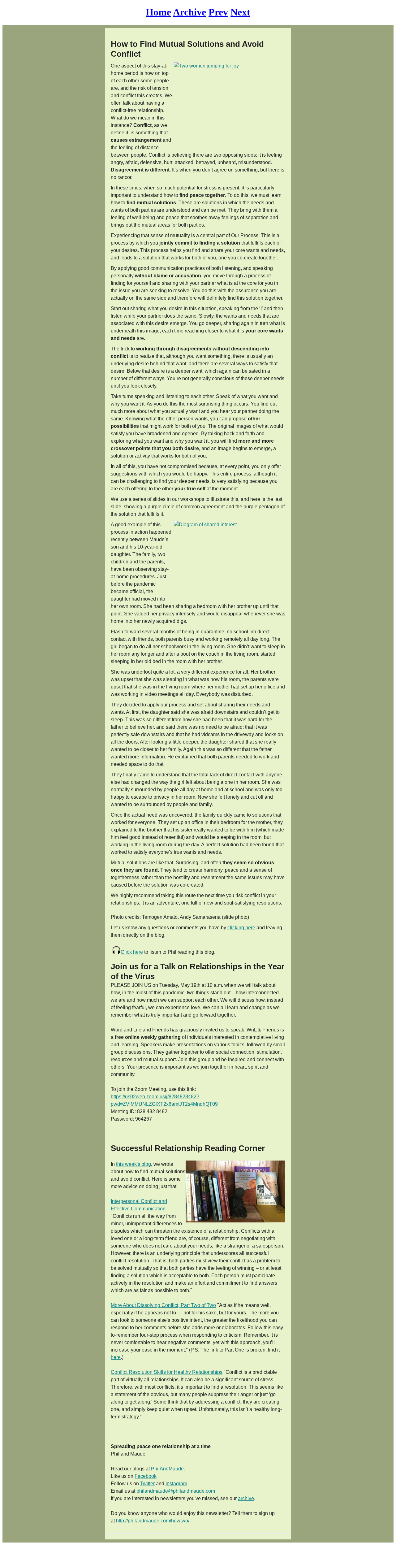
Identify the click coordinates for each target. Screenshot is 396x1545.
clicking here (241, 927)
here (116, 1357)
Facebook (146, 1476)
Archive (189, 12)
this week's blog (133, 1164)
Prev (218, 12)
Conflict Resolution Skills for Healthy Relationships (166, 1372)
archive (246, 1498)
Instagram (176, 1483)
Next (240, 12)
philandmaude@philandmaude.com (175, 1491)
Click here (132, 952)
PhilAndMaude (167, 1468)
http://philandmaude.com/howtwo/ (152, 1520)
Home (158, 12)
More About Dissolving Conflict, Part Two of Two (163, 1305)
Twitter (147, 1483)
